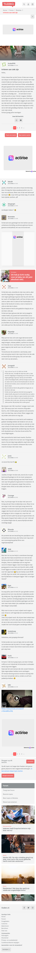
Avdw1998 (11, 63)
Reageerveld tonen (8, 775)
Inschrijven (5, 949)
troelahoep (12, 631)
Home (5, 10)
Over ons (4, 931)
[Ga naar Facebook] (24, 908)
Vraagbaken (5, 921)
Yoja (9, 286)
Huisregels (4, 935)
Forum (11, 10)
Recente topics (8, 794)
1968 (9, 549)
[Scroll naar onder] (32, 17)
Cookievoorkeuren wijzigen (10, 942)
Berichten (4, 928)
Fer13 (9, 656)
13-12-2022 (10, 65)
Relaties (18, 10)
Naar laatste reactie (24, 135)
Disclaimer (4, 938)
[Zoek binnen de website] (24, 4)
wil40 (10, 469)
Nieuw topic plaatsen (10, 802)
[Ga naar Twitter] (28, 908)
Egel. (9, 586)
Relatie (4, 855)
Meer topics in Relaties (10, 798)
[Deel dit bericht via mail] (21, 120)
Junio (10, 456)
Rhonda (11, 529)
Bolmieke (11, 217)
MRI (9, 685)
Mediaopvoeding (7, 826)
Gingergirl (11, 204)
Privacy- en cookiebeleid (9, 940)
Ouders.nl (5, 908)
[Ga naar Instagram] (33, 908)
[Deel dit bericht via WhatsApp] (16, 120)
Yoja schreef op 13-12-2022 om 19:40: (16, 371)
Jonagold (11, 366)
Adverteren (5, 926)
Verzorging (13, 272)
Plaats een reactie (11, 135)
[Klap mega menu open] (32, 4)
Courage (11, 495)
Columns (4, 924)
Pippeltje (11, 332)
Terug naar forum (8, 790)
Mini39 (10, 182)
